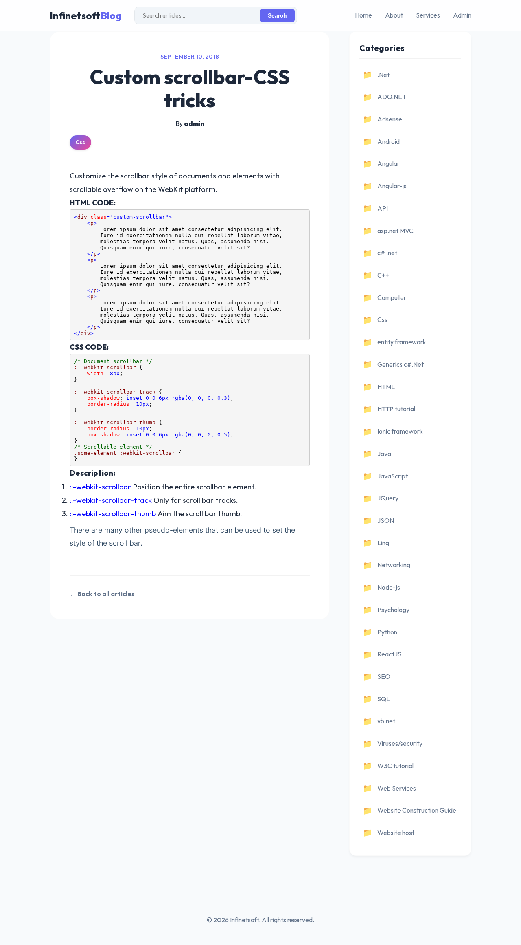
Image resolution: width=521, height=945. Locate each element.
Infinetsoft (85, 15)
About (394, 15)
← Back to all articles (102, 594)
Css (80, 142)
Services (428, 15)
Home (363, 15)
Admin (462, 15)
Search (277, 16)
